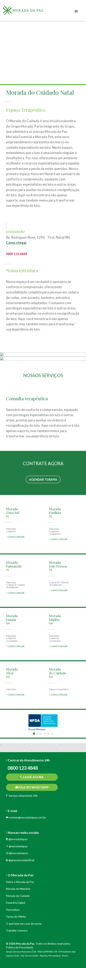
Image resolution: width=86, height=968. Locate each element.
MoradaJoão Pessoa (58, 564)
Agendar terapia (43, 479)
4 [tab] (45, 734)
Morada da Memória (18, 888)
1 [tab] (34, 734)
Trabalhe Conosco (17, 930)
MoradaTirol (12, 671)
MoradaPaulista (55, 511)
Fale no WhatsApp (33, 787)
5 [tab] (48, 734)
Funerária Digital (15, 902)
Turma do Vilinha (16, 916)
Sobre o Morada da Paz (20, 882)
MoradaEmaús (12, 617)
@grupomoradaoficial (21, 860)
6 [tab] (52, 734)
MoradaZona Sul (12, 511)
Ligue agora (33, 777)
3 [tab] (41, 734)
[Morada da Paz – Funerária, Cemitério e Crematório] (28, 12)
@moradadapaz (17, 839)
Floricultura (12, 909)
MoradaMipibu (55, 617)
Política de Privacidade (19, 947)
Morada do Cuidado (18, 895)
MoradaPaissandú (13, 564)
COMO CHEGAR (15, 536)
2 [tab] (38, 734)
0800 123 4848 (16, 254)
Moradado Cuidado (57, 671)
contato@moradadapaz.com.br (27, 817)
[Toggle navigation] (76, 11)
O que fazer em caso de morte (23, 923)
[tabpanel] (43, 722)
